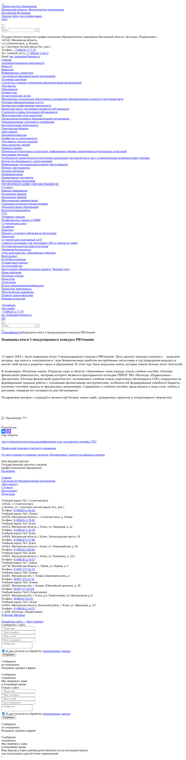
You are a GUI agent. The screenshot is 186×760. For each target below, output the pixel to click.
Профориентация (12, 174)
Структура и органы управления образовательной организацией (41, 82)
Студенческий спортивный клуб (21, 239)
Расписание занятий (14, 197)
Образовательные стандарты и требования (27, 121)
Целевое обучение (12, 171)
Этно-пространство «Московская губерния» (28, 252)
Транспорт (8, 236)
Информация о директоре (17, 72)
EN (3, 318)
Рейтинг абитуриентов (15, 167)
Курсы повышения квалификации (22, 285)
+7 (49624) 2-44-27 (37, 53)
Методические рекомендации (19, 200)
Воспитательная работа (15, 210)
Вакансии (7, 69)
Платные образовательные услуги (22, 102)
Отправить (9, 654)
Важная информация (14, 190)
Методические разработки (17, 292)
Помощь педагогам (13, 298)
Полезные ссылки (12, 275)
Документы (8, 85)
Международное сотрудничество (21, 115)
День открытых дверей (15, 144)
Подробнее (8, 471)
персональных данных (57, 651)
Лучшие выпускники (14, 262)
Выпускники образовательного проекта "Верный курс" (35, 269)
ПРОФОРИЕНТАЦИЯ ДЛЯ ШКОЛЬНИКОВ (29, 184)
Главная (6, 59)
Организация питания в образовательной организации (35, 118)
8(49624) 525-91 (23, 598)
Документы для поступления (19, 141)
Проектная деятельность (16, 288)
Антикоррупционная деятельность (22, 63)
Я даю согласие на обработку (38, 651)
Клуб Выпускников (13, 259)
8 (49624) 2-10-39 (24, 530)
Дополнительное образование (20, 206)
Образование (9, 89)
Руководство (9, 92)
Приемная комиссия (13, 135)
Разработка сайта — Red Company (22, 621)
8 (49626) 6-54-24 (24, 510)
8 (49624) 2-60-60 (24, 549)
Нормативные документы (17, 177)
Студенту (7, 187)
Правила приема (11, 148)
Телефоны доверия (13, 216)
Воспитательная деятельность (19, 125)
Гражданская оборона (14, 128)
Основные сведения (13, 79)
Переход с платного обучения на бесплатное (28, 233)
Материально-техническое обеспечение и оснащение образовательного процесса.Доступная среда (62, 99)
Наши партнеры (11, 272)
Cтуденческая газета (14, 223)
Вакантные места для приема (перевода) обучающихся (35, 108)
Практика (7, 229)
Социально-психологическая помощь (24, 203)
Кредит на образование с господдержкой (26, 161)
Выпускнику (9, 256)
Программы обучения (14, 154)
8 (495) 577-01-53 (24, 569)
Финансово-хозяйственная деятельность (26, 105)
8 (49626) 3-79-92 (24, 520)
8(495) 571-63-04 (24, 588)
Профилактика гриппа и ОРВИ (21, 220)
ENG (4, 19)
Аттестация (8, 282)
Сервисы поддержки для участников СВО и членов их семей (39, 242)
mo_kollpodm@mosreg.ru (25, 56)
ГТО (4, 213)
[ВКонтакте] (3, 431)
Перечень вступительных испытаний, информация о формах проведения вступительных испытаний (64, 151)
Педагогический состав (16, 95)
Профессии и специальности (19, 138)
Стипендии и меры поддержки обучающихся (29, 112)
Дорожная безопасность (16, 249)
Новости (6, 66)
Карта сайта (8, 618)
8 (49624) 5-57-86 (24, 539)
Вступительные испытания (18, 180)
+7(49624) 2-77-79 (25, 49)
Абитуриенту (9, 131)
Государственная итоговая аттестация (24, 246)
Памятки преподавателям (17, 295)
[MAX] (9, 431)
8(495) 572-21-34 (24, 579)
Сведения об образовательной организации (28, 76)
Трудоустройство (12, 265)
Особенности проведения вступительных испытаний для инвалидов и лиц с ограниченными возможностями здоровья (75, 157)
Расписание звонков (14, 193)
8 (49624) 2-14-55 (24, 559)
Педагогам (8, 278)
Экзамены (7, 226)
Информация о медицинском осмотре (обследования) (34, 164)
